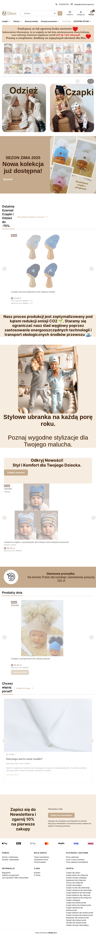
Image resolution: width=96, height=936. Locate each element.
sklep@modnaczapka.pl (84, 4)
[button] (60, 13)
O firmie (37, 875)
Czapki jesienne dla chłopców (78, 895)
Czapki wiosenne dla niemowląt (79, 890)
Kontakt (37, 873)
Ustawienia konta (41, 859)
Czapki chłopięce (73, 900)
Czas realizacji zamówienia (77, 862)
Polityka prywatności (10, 875)
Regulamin (6, 873)
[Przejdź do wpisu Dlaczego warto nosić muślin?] (48, 725)
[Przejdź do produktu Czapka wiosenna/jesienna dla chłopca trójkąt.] (42, 261)
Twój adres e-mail (55, 809)
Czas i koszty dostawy (75, 859)
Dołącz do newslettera (61, 815)
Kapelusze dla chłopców (76, 880)
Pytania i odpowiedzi (10, 859)
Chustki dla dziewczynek (76, 923)
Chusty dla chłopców (74, 883)
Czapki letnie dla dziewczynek (78, 905)
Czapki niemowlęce (74, 885)
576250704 (64, 4)
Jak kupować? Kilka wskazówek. (15, 878)
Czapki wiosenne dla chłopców (78, 898)
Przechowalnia (40, 862)
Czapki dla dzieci (73, 873)
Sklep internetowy (45, 933)
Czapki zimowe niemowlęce (77, 925)
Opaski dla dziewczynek (76, 920)
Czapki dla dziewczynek (76, 903)
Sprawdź (8, 179)
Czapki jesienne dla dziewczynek (79, 913)
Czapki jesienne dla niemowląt (78, 893)
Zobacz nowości (16, 472)
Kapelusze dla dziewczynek (77, 918)
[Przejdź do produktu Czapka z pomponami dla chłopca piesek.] (42, 628)
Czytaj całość (12, 774)
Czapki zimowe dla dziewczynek (79, 915)
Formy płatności (72, 857)
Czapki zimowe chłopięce (76, 878)
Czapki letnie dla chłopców (77, 875)
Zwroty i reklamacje (10, 857)
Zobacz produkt (20, 672)
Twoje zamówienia (41, 857)
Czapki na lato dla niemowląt (78, 888)
